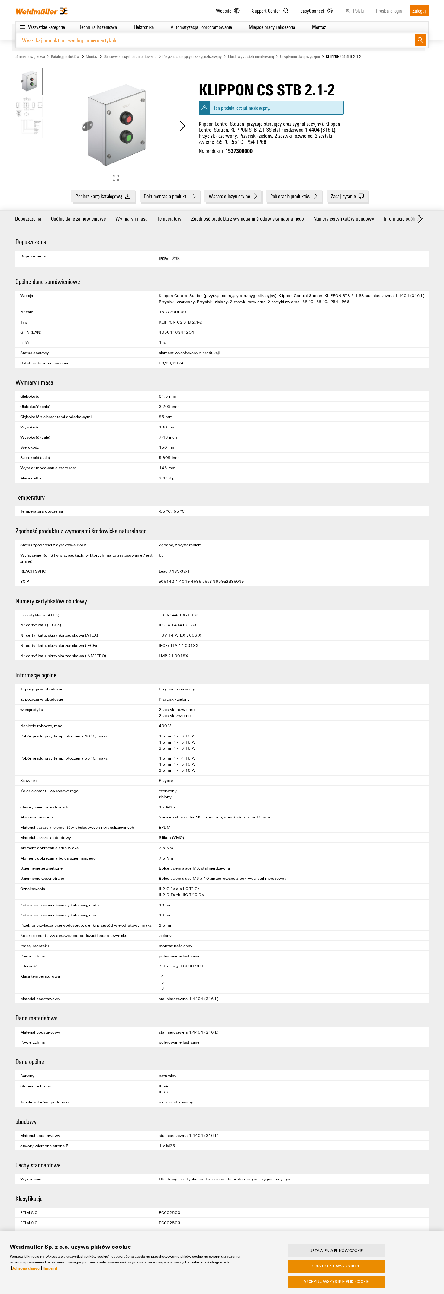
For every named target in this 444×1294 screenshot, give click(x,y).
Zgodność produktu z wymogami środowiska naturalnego (247, 218)
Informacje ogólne (401, 218)
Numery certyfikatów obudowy (344, 218)
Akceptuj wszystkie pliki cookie (336, 1281)
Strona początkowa (30, 56)
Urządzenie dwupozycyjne (300, 56)
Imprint (50, 1268)
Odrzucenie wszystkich (336, 1265)
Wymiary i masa (131, 218)
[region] (222, 1262)
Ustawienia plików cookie (336, 1250)
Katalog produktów (65, 56)
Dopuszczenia (28, 218)
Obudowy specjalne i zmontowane (130, 56)
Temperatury (169, 218)
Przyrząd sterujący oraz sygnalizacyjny (192, 56)
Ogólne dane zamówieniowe (78, 218)
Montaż (92, 56)
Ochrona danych (26, 1268)
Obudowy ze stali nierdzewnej (251, 56)
